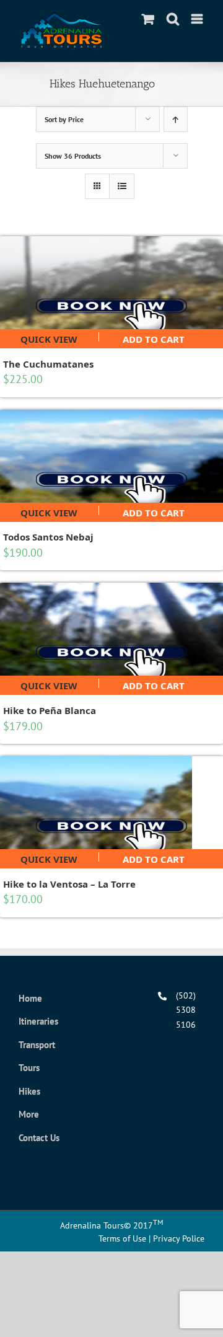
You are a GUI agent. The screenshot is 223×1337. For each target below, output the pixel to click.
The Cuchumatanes (48, 364)
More (29, 1114)
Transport (37, 1045)
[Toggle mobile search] (173, 18)
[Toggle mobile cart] (148, 18)
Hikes (29, 1091)
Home (30, 998)
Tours (29, 1068)
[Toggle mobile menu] (197, 18)
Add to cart (154, 337)
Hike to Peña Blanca (49, 710)
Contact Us (39, 1138)
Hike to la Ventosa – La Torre (69, 884)
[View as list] (122, 186)
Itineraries (38, 1021)
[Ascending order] (176, 119)
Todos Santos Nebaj (48, 537)
